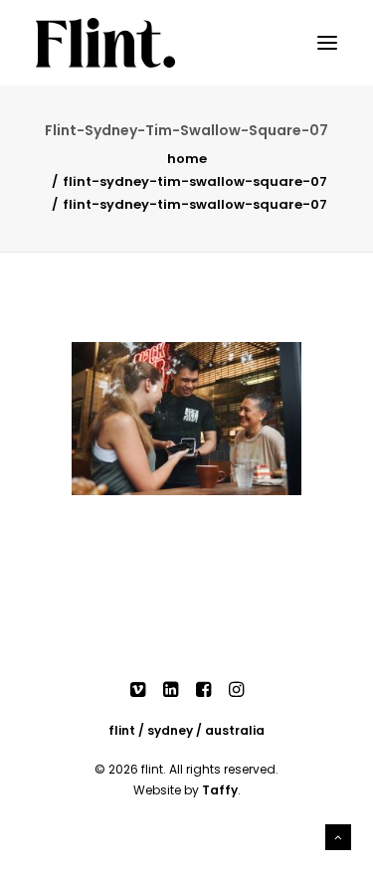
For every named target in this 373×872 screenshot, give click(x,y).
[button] (327, 43)
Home (187, 158)
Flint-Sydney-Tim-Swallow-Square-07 (195, 181)
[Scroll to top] (338, 835)
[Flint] (105, 43)
